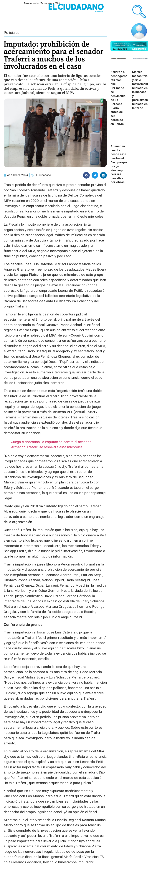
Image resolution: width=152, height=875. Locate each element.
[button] (86, 175)
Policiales (11, 32)
